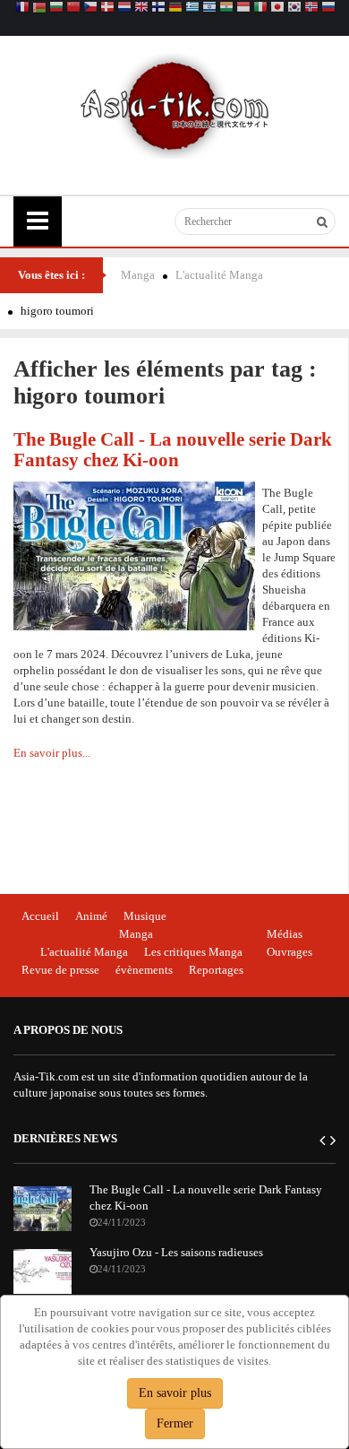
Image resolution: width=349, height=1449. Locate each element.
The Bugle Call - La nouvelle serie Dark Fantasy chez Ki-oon (172, 449)
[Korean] (294, 8)
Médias (284, 934)
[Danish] (107, 8)
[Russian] (328, 8)
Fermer (175, 1423)
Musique (144, 916)
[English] (141, 8)
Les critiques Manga (193, 952)
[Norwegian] (311, 8)
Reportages (216, 969)
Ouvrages (289, 952)
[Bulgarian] (56, 8)
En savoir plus (175, 1393)
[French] (22, 8)
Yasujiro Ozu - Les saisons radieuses (176, 1252)
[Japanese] (277, 8)
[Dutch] (124, 8)
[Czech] (90, 8)
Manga (138, 275)
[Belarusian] (39, 8)
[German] (175, 8)
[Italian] (260, 8)
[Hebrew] (209, 8)
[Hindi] (226, 8)
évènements (144, 969)
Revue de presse (60, 969)
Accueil (40, 916)
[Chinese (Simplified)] (73, 8)
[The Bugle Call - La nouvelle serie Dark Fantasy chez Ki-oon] (134, 554)
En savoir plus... (51, 752)
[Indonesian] (243, 8)
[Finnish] (158, 8)
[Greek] (192, 8)
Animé (91, 916)
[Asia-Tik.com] (175, 104)
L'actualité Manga (219, 275)
